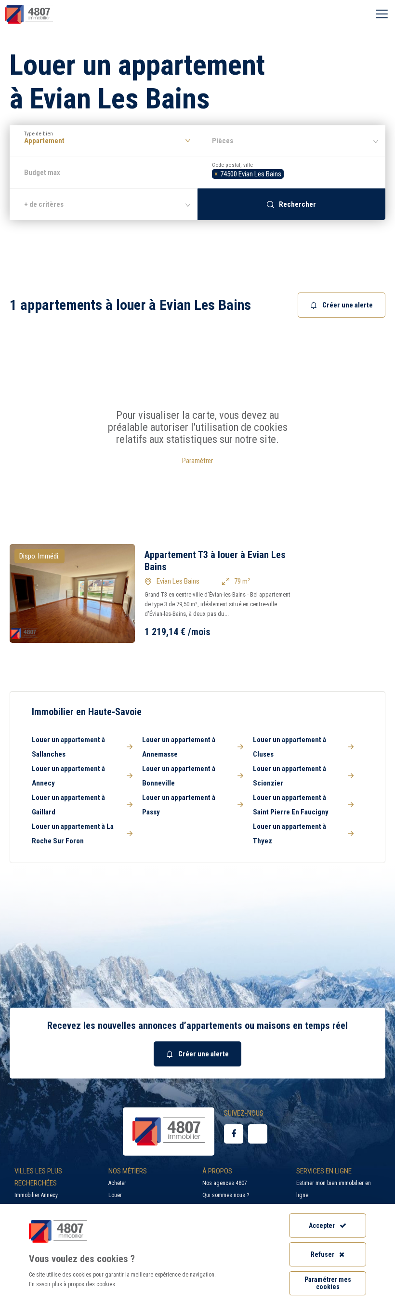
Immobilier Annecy (36, 1195)
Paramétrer (197, 460)
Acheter (117, 1183)
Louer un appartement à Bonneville (178, 775)
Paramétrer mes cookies (327, 1283)
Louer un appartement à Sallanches (68, 747)
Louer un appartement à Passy (178, 804)
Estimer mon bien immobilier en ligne (333, 1189)
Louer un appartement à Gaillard (68, 804)
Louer (115, 1195)
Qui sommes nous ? (225, 1195)
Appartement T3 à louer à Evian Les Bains (215, 561)
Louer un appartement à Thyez (289, 833)
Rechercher (297, 204)
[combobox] (291, 172)
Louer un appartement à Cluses (289, 747)
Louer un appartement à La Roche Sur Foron (73, 833)
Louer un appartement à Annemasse (178, 747)
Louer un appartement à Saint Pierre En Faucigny (291, 804)
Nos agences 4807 (224, 1183)
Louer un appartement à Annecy (68, 775)
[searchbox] (288, 172)
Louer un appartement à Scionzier (289, 775)
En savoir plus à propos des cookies (72, 1284)
